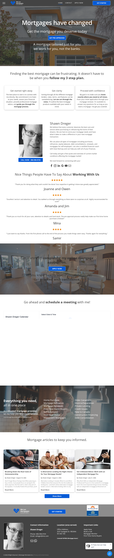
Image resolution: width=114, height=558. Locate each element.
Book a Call (88, 531)
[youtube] (66, 166)
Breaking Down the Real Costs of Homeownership (18, 473)
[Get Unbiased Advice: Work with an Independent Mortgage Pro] (92, 459)
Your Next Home (52, 414)
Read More (9, 490)
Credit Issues (81, 408)
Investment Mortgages (55, 417)
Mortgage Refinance (54, 403)
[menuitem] (60, 2)
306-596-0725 (41, 534)
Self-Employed (51, 411)
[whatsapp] (35, 541)
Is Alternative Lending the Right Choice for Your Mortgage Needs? (56, 473)
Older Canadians (83, 400)
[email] (69, 166)
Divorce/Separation (84, 403)
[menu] (4, 3)
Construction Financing (86, 414)
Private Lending (82, 405)
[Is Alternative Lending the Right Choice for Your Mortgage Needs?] (56, 459)
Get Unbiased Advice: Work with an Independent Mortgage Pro (91, 473)
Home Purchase (51, 400)
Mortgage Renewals (53, 405)
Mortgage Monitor (90, 534)
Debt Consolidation (84, 417)
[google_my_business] (62, 166)
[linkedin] (58, 166)
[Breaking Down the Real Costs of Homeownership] (21, 459)
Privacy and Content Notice (41, 555)
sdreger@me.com (42, 536)
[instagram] (55, 166)
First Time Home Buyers (55, 408)
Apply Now (88, 529)
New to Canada (82, 411)
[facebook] (51, 166)
